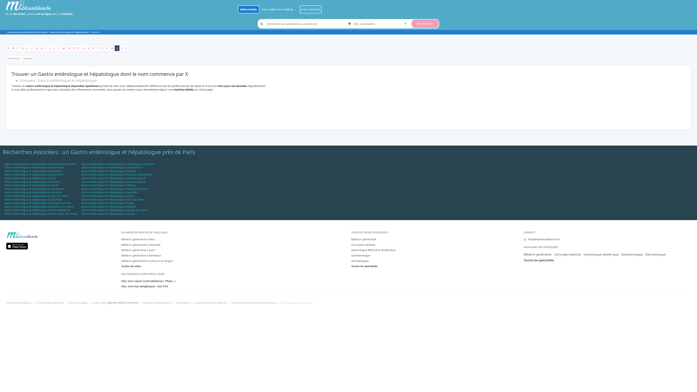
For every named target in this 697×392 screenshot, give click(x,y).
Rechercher (425, 24)
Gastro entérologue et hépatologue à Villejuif (108, 206)
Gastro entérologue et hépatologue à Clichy (107, 196)
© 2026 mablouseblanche (50, 302)
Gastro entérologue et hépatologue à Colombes (33, 199)
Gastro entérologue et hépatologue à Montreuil (33, 171)
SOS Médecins (183, 302)
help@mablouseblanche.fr (544, 239)
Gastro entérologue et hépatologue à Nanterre (33, 181)
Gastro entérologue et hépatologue (69, 32)
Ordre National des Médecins (211, 302)
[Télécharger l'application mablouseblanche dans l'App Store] (17, 245)
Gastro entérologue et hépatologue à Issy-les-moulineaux (116, 174)
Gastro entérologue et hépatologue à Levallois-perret (113, 178)
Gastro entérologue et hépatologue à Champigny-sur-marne (118, 164)
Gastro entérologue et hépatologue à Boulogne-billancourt (40, 164)
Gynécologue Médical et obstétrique (373, 250)
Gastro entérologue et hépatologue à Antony (108, 185)
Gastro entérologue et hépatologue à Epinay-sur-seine (114, 210)
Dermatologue (360, 261)
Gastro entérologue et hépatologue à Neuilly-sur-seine (114, 189)
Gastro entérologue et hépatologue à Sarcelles (109, 192)
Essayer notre (115, 302)
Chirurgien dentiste (363, 244)
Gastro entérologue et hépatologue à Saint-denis (34, 167)
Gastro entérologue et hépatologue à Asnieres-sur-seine (39, 206)
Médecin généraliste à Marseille (140, 244)
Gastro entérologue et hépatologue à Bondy (108, 213)
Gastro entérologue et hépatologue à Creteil (31, 185)
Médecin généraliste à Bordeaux (141, 255)
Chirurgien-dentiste (567, 254)
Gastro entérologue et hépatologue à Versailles (33, 192)
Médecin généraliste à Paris (138, 239)
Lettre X (95, 32)
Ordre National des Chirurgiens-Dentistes (253, 302)
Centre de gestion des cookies (296, 302)
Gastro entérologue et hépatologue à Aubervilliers (111, 167)
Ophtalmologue (360, 255)
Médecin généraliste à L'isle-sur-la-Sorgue (147, 261)
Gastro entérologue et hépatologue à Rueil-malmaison (38, 210)
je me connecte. (310, 9)
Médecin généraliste (363, 239)
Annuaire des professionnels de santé (27, 32)
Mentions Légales (78, 302)
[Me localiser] (405, 23)
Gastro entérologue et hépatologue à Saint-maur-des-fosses (41, 213)
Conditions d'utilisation (18, 302)
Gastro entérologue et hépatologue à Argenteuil (34, 174)
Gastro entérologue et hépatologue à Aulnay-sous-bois (38, 203)
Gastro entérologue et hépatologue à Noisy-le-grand (113, 181)
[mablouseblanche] (22, 234)
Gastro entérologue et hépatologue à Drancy (108, 171)
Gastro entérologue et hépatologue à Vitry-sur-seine (36, 196)
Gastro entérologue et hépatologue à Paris (30, 178)
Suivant (27, 58)
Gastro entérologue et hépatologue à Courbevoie (34, 189)
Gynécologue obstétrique (601, 254)
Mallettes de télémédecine (157, 302)
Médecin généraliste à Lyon (138, 250)
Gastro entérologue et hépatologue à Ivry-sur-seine (112, 199)
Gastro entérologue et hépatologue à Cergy (107, 203)
